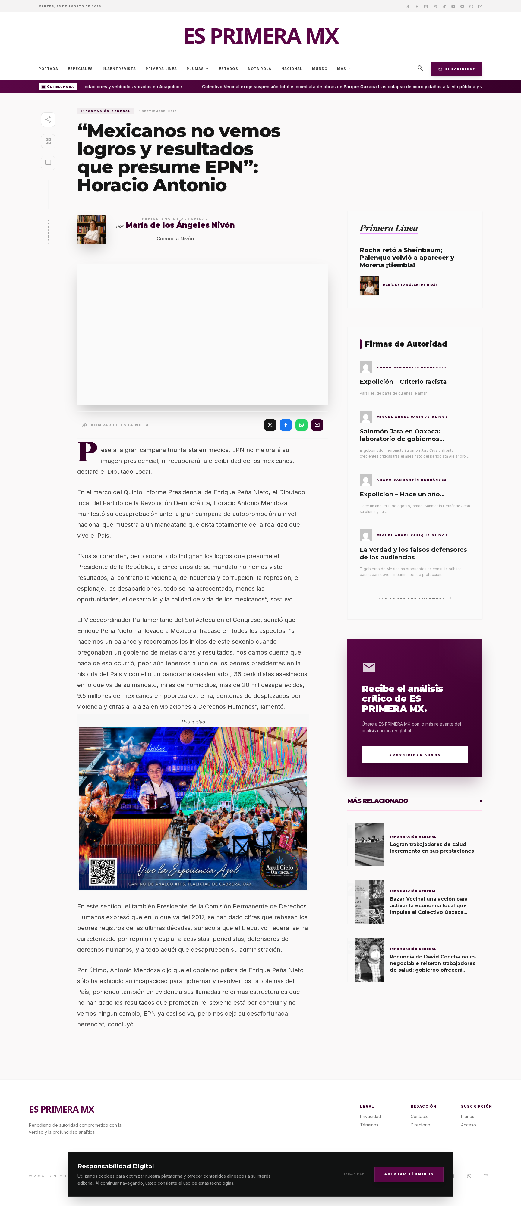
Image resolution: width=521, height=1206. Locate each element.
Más (344, 68)
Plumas (198, 68)
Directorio (420, 1124)
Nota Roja (260, 69)
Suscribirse (456, 69)
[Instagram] (426, 6)
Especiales (80, 69)
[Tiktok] (444, 6)
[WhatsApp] (301, 425)
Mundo (319, 69)
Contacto (420, 1116)
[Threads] (435, 6)
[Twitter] (408, 6)
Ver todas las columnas (415, 598)
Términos (369, 1124)
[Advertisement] (414, 150)
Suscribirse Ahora (415, 754)
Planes (467, 1116)
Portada (48, 69)
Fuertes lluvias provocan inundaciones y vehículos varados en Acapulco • (93, 86)
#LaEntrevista (119, 69)
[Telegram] (462, 6)
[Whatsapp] (471, 6)
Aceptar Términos (409, 1174)
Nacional (292, 69)
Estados (228, 69)
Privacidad (354, 1174)
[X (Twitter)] (270, 425)
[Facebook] (417, 6)
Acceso (468, 1124)
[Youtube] (453, 6)
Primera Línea (161, 69)
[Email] (480, 6)
